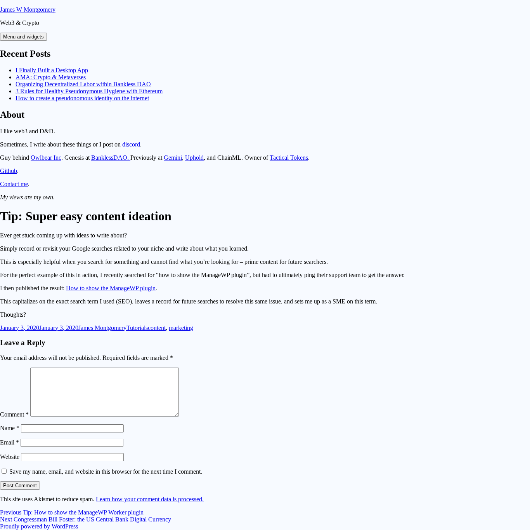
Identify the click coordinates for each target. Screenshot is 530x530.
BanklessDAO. (110, 157)
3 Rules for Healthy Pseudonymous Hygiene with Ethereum (89, 91)
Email (9, 442)
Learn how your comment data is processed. (150, 499)
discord (131, 144)
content (157, 327)
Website (9, 456)
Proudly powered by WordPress (39, 526)
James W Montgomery (27, 9)
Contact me (14, 184)
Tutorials (137, 327)
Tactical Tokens (289, 157)
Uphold (194, 157)
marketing (181, 327)
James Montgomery (102, 327)
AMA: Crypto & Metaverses (51, 77)
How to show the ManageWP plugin (111, 288)
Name (9, 428)
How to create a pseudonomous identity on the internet (82, 98)
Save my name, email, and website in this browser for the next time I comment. (105, 471)
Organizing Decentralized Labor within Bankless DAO (83, 84)
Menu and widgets (23, 37)
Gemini (173, 157)
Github (8, 170)
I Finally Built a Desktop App (52, 70)
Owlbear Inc (46, 157)
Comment (14, 414)
